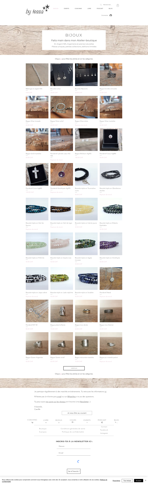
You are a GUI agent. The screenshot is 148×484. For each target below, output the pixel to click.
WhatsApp (71, 396)
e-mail (58, 396)
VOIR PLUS (74, 368)
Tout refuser (127, 481)
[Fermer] (145, 480)
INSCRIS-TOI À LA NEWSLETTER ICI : (74, 441)
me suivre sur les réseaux (56, 402)
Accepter (138, 481)
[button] (118, 5)
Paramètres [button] (116, 481)
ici (61, 59)
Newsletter (84, 402)
